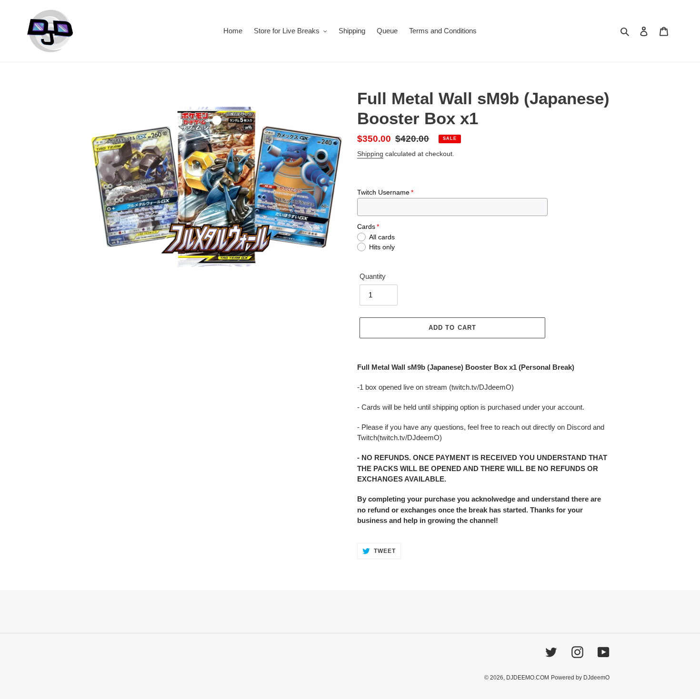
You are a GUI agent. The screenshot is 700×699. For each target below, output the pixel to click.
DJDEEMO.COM (527, 677)
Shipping (370, 154)
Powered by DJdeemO (580, 677)
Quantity (373, 276)
